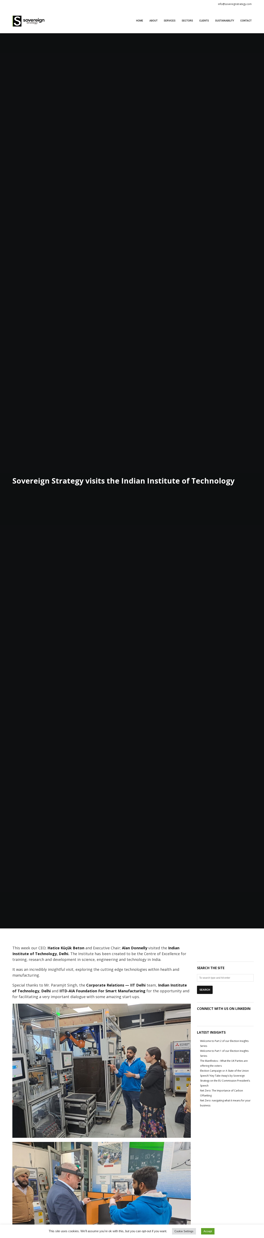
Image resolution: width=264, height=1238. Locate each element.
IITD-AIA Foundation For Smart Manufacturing (102, 990)
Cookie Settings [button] (183, 1231)
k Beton (65, 947)
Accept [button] (208, 1231)
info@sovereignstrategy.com (235, 4)
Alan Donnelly (134, 947)
